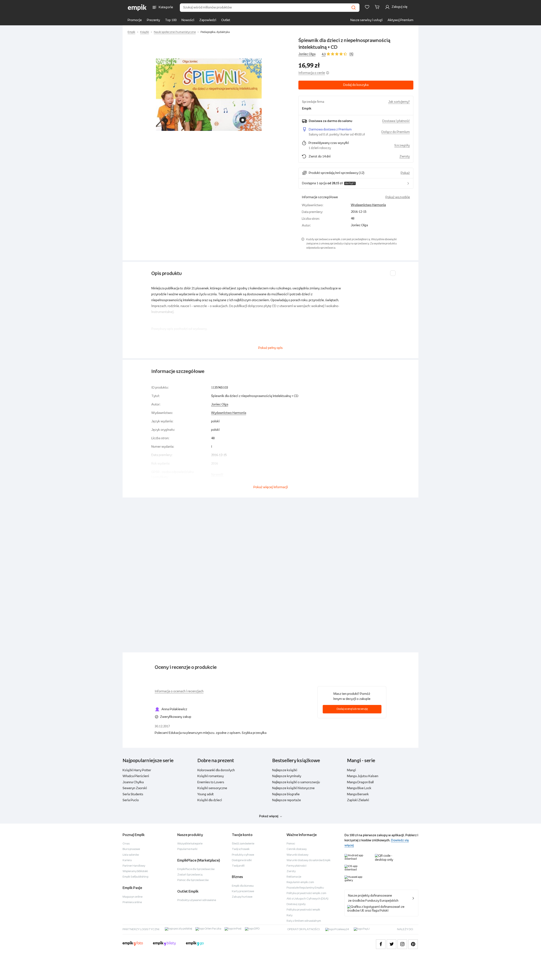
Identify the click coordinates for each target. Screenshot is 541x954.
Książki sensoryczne (212, 788)
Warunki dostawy (297, 855)
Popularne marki (187, 849)
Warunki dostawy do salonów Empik (309, 860)
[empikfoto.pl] (133, 944)
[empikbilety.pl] (164, 944)
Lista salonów (131, 855)
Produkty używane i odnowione (196, 900)
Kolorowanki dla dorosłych (216, 770)
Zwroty (291, 871)
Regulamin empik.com (300, 882)
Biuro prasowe (131, 849)
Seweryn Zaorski (135, 788)
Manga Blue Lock (359, 788)
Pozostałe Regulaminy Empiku (305, 887)
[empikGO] (195, 944)
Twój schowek (241, 849)
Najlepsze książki (284, 770)
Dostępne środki (242, 860)
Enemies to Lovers (210, 782)
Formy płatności (296, 866)
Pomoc (291, 843)
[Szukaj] (353, 7)
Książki (144, 32)
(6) (351, 54)
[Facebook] (380, 944)
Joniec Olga (307, 54)
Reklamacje (294, 876)
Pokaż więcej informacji (270, 487)
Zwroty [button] (404, 156)
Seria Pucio (131, 800)
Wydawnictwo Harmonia (368, 205)
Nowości (188, 20)
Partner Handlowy (134, 866)
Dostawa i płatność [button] (396, 121)
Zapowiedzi (207, 20)
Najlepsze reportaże (286, 800)
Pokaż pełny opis (270, 348)
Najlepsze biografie (286, 794)
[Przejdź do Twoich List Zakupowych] (367, 6)
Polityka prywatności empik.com (306, 893)
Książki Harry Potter (137, 770)
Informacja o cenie (311, 73)
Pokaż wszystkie (397, 197)
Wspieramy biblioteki (135, 871)
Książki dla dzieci (209, 800)
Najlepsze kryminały (286, 776)
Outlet (225, 20)
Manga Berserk (358, 794)
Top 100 (170, 20)
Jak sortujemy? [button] (399, 101)
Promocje (135, 20)
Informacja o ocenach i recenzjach (179, 691)
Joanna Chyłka (133, 782)
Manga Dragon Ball (360, 782)
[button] (209, 94)
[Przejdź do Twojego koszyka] (378, 6)
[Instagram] (402, 944)
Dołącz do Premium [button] (395, 132)
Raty (289, 915)
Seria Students (133, 794)
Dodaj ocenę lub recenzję (352, 709)
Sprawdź (217, 474)
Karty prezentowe (243, 891)
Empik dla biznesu (243, 886)
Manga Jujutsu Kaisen (362, 776)
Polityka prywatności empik (303, 909)
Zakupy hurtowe (242, 897)
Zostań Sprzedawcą (189, 874)
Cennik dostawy (297, 849)
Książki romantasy (210, 776)
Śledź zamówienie (243, 843)
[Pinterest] (413, 944)
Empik (131, 32)
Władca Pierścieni (136, 776)
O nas (126, 843)
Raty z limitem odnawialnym (304, 921)
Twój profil (238, 866)
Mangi (351, 770)
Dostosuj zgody (296, 904)
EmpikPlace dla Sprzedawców (195, 869)
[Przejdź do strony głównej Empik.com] (137, 7)
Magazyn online (132, 897)
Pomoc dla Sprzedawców (193, 880)
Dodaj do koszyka (356, 85)
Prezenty (153, 20)
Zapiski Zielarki (358, 800)
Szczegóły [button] (402, 145)
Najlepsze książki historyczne (293, 788)
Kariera (127, 860)
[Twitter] (391, 944)
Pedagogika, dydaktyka (215, 32)
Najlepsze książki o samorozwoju (296, 782)
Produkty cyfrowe (243, 855)
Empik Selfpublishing (135, 876)
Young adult (205, 794)
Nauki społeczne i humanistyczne (175, 32)
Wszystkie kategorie (189, 843)
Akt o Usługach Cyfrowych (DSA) (307, 898)
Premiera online (132, 902)
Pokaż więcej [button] (268, 816)
